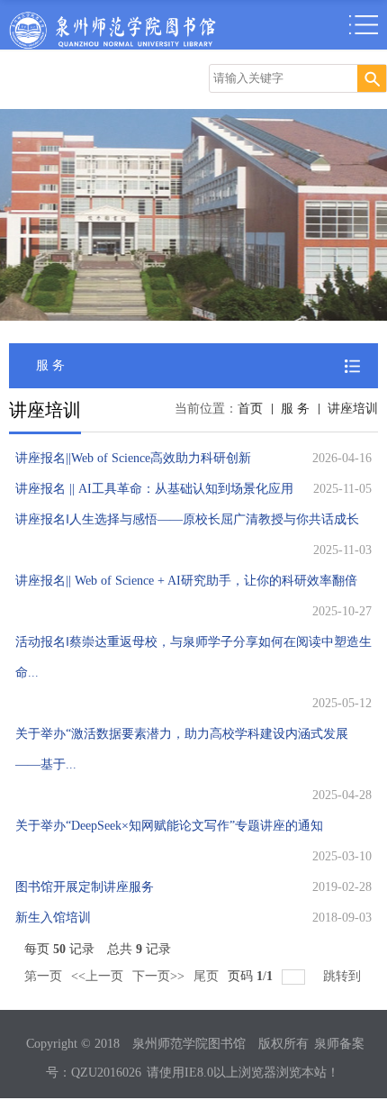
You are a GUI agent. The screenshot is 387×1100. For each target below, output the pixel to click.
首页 (250, 408)
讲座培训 (353, 408)
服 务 (295, 408)
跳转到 (343, 976)
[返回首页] (112, 16)
